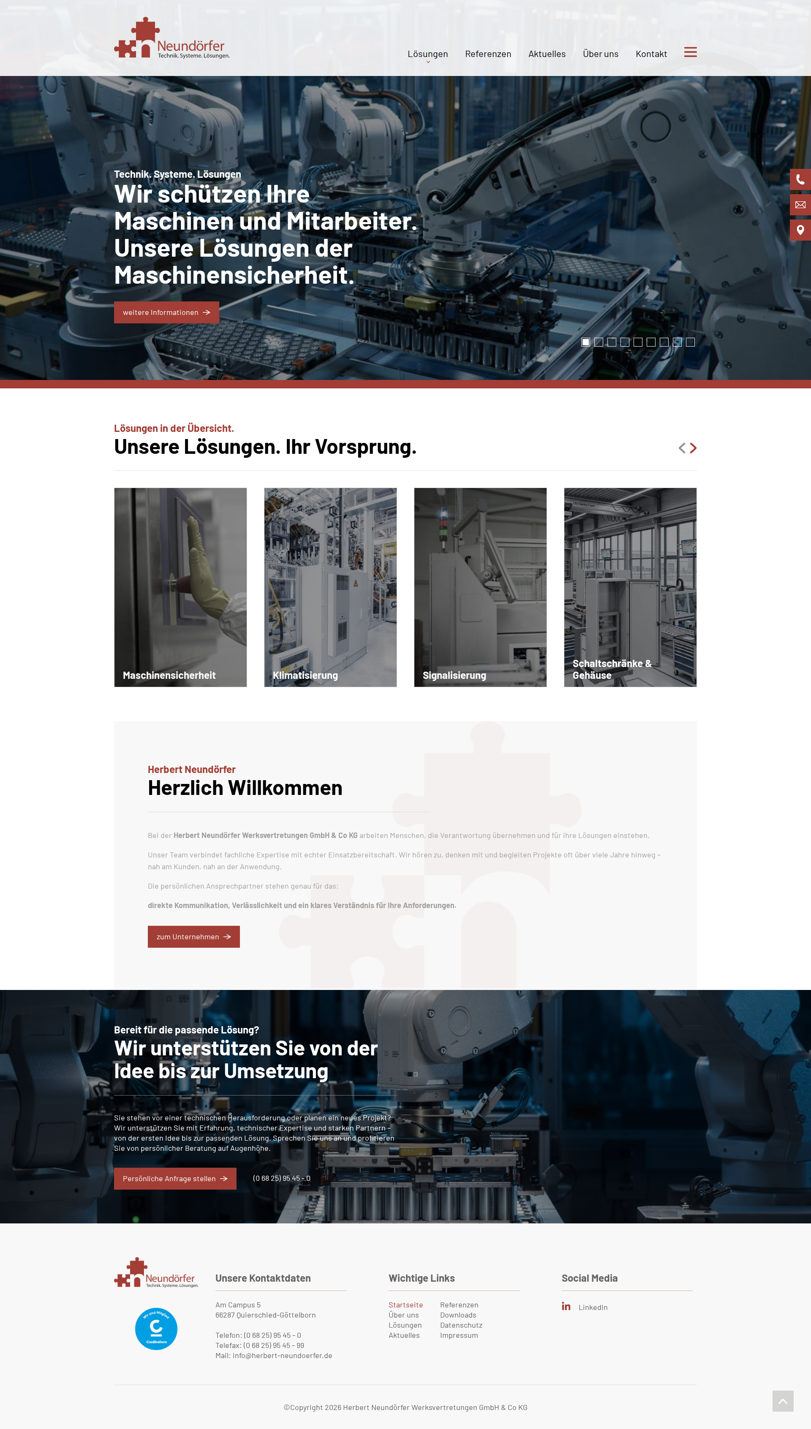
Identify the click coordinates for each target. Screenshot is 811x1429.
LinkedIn (593, 1307)
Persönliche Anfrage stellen (169, 1178)
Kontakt (651, 53)
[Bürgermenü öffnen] (682, 61)
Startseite (406, 1304)
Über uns (601, 53)
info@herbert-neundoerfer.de (282, 1355)
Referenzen (488, 53)
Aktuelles (547, 53)
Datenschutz (461, 1324)
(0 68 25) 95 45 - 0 (281, 1178)
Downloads (458, 1314)
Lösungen (428, 53)
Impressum (459, 1335)
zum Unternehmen (188, 936)
